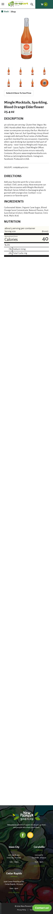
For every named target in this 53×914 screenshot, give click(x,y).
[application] (42, 908)
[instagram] (30, 835)
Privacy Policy (21, 910)
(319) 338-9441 (14, 866)
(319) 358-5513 (39, 866)
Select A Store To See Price (18, 93)
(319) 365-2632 (13, 892)
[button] (8, 71)
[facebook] (23, 835)
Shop (13, 11)
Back (6, 11)
